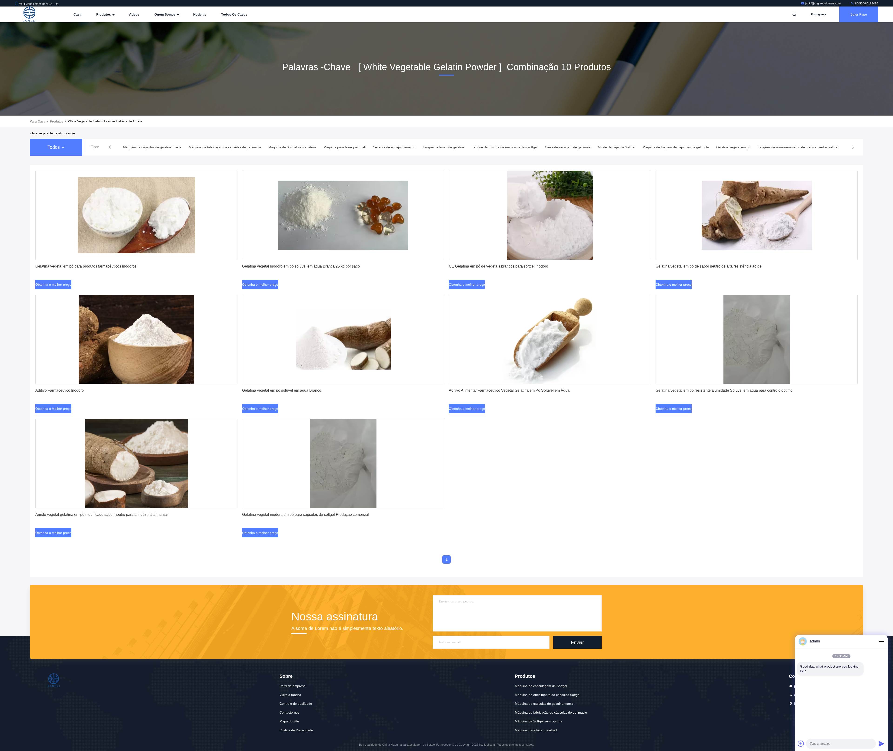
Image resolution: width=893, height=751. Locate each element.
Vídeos (134, 14)
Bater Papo (858, 14)
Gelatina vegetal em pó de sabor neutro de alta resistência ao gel (709, 266)
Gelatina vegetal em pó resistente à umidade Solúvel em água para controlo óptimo (724, 390)
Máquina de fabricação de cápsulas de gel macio (551, 712)
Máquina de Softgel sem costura (539, 721)
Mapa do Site (289, 721)
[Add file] (801, 743)
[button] (110, 147)
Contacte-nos (289, 712)
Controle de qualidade (296, 703)
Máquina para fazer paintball (536, 730)
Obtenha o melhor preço (53, 284)
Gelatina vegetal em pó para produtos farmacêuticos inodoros (86, 266)
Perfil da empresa (293, 686)
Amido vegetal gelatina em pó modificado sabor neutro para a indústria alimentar (101, 514)
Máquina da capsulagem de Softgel (541, 686)
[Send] (881, 743)
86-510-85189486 (866, 3)
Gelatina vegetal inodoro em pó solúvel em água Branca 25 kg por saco (301, 266)
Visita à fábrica (290, 695)
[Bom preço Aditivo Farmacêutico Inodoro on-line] (136, 339)
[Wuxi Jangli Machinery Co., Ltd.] (29, 14)
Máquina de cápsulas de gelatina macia (544, 703)
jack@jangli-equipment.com (823, 3)
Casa (77, 14)
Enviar (577, 642)
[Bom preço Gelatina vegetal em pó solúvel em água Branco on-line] (343, 339)
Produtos (104, 14)
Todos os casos (234, 14)
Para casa (37, 121)
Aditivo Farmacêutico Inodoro (59, 390)
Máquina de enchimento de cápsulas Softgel (547, 695)
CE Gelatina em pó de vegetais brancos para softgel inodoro (498, 266)
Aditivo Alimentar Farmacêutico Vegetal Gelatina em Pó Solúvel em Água (509, 390)
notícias (199, 14)
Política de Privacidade (296, 730)
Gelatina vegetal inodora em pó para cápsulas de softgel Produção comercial (305, 514)
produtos (56, 121)
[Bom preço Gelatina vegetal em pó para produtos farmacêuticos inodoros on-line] (136, 215)
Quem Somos (165, 14)
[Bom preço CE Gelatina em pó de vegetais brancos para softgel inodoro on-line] (550, 215)
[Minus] (881, 641)
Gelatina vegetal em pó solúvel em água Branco (281, 390)
